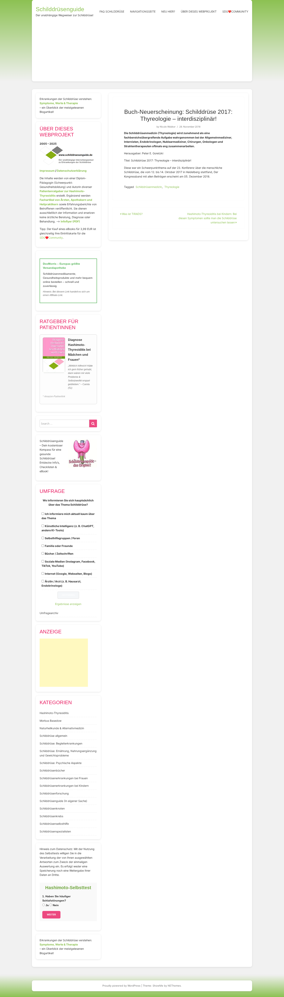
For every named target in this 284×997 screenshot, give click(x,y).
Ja (47, 905)
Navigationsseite (143, 11)
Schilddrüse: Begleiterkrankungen (61, 743)
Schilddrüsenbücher (52, 770)
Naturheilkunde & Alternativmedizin (62, 728)
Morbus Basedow (50, 720)
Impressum (47, 170)
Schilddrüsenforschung (54, 793)
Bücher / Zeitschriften (59, 553)
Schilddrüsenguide (60, 9)
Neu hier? (168, 11)
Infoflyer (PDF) (70, 221)
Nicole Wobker (167, 126)
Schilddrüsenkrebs (51, 816)
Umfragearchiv (49, 613)
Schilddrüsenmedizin (149, 186)
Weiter (51, 914)
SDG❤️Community (235, 11)
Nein (55, 905)
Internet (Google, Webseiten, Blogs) (68, 573)
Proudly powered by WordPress (121, 985)
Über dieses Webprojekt (199, 11)
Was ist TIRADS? (132, 213)
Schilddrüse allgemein (53, 735)
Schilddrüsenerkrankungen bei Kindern (64, 785)
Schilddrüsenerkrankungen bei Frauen (64, 778)
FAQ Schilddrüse (111, 11)
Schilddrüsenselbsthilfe (54, 823)
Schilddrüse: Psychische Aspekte (61, 763)
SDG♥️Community (51, 237)
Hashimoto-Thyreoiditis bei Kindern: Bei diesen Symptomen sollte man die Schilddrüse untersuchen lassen (208, 218)
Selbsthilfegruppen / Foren (62, 538)
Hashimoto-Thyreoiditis (54, 713)
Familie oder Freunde (59, 546)
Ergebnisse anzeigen (68, 604)
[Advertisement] (142, 49)
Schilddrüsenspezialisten (55, 831)
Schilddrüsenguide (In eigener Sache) (63, 801)
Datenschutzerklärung (72, 170)
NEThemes (174, 985)
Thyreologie (171, 186)
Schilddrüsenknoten (52, 808)
